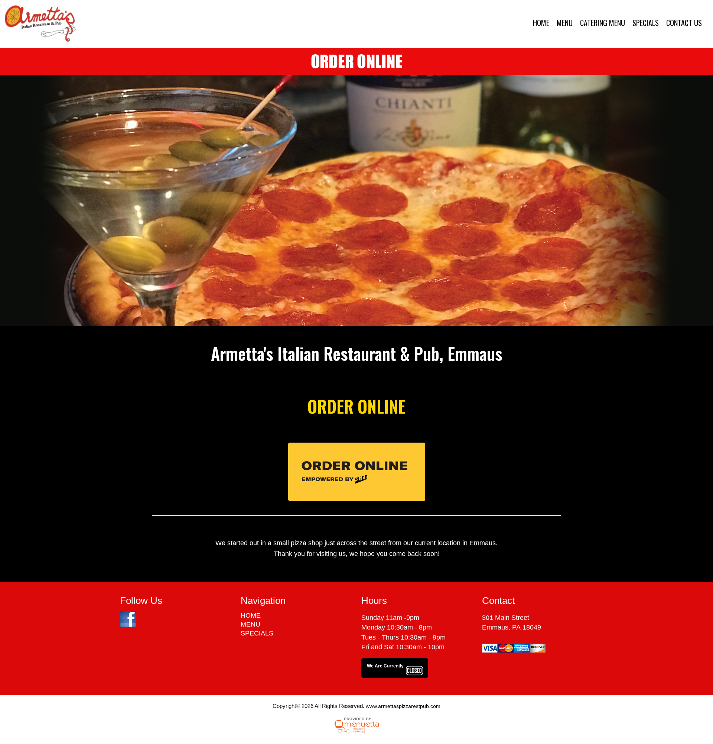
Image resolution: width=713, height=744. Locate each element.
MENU (565, 22)
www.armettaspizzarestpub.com (403, 706)
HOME (541, 22)
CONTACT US (684, 22)
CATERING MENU (602, 22)
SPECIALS (645, 22)
